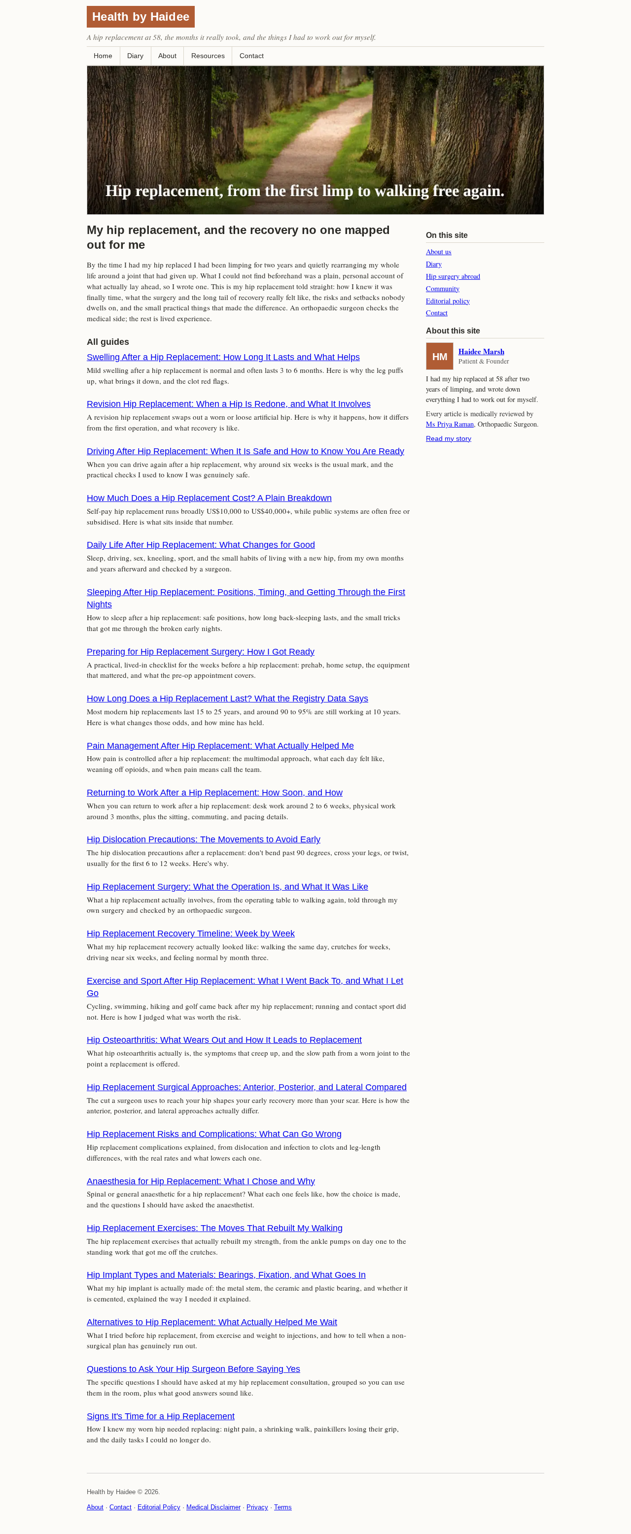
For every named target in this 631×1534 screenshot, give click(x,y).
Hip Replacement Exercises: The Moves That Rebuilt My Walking (215, 1228)
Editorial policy (448, 300)
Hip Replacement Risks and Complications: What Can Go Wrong (214, 1134)
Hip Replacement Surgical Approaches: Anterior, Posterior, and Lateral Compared (247, 1087)
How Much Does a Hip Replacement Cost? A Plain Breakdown (209, 498)
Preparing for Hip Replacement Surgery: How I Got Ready (201, 652)
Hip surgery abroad (453, 276)
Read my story (448, 438)
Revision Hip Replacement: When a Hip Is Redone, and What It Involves (229, 404)
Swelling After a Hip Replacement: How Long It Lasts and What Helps (223, 357)
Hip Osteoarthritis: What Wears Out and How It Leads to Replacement (224, 1040)
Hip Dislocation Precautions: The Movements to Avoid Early (203, 839)
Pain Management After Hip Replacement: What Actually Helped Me (220, 746)
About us (439, 251)
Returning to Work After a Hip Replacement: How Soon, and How (215, 793)
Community (442, 288)
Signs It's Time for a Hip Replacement (161, 1416)
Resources (208, 56)
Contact (252, 56)
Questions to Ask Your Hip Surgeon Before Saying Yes (193, 1369)
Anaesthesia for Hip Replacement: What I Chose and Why (201, 1181)
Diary (135, 56)
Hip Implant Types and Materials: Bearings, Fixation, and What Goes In (226, 1275)
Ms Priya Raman (450, 424)
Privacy (257, 1507)
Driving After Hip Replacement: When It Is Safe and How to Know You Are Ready (245, 451)
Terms (283, 1507)
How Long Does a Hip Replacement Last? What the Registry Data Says (227, 698)
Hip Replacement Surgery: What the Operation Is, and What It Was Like (227, 887)
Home (103, 56)
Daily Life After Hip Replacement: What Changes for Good (201, 545)
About (167, 56)
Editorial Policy (159, 1507)
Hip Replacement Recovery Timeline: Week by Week (191, 933)
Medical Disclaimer (213, 1507)
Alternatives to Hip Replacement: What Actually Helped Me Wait (212, 1322)
